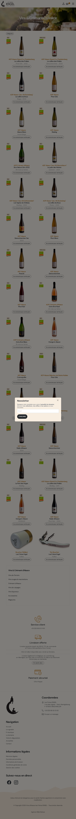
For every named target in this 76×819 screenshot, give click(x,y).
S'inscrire (22, 416)
